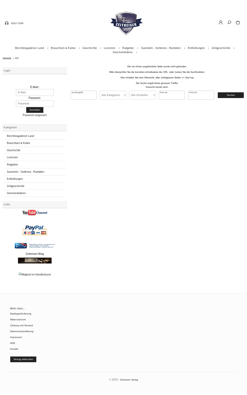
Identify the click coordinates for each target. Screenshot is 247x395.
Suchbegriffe (77, 92)
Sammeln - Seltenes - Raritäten (161, 48)
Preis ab (163, 92)
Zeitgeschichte (221, 48)
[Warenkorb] (238, 24)
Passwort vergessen (35, 115)
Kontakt (14, 349)
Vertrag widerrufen (23, 359)
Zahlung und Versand (21, 325)
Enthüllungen (196, 48)
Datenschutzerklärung (21, 331)
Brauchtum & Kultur (63, 48)
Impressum (16, 337)
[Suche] (229, 24)
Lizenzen (109, 48)
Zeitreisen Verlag (129, 379)
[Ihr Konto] (220, 24)
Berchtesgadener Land (29, 48)
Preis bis (193, 92)
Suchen (231, 95)
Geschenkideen (123, 52)
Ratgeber (12, 164)
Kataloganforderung (20, 313)
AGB (12, 343)
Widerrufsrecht (18, 319)
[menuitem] (30, 48)
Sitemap (189, 77)
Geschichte (90, 48)
